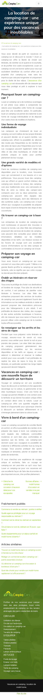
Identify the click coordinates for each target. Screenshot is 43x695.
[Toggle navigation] (38, 3)
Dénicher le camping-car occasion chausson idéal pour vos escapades (11, 487)
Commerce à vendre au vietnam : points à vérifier (21, 509)
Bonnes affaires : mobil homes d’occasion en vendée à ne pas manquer (33, 487)
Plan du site (21, 693)
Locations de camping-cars (12, 43)
